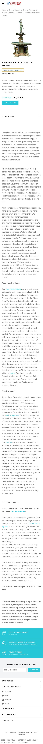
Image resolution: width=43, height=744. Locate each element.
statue (12, 373)
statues (9, 442)
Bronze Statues (14, 10)
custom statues (18, 511)
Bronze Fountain (29, 10)
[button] (39, 21)
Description (8, 116)
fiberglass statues (13, 289)
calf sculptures (12, 415)
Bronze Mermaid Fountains (12, 13)
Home (4, 10)
